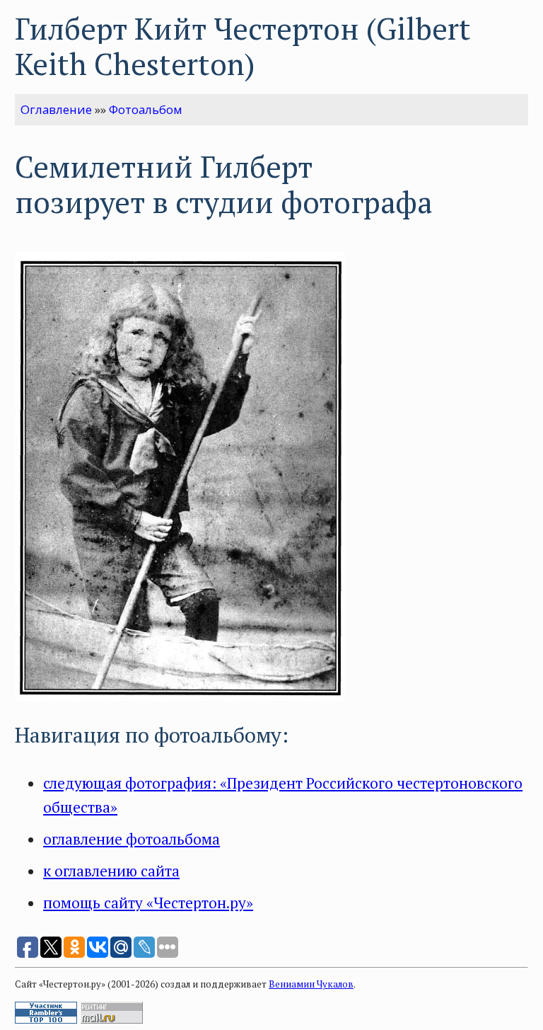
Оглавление (56, 109)
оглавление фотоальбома (131, 839)
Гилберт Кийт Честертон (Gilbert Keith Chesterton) (243, 46)
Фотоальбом (145, 109)
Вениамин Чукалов (311, 984)
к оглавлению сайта (111, 871)
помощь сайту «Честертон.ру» (148, 902)
